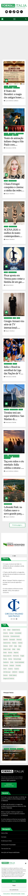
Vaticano (21, 672)
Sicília (11, 662)
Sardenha (5, 662)
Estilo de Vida (16, 456)
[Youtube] (17, 11)
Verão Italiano (12, 675)
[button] (25, 863)
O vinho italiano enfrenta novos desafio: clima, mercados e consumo (13, 590)
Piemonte (16, 655)
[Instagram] (10, 11)
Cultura (6, 86)
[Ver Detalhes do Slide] (14, 543)
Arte (4, 630)
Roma (5, 659)
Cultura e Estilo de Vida (14, 455)
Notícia (10, 652)
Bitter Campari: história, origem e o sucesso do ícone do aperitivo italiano (13, 582)
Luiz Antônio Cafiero (11, 100)
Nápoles (16, 652)
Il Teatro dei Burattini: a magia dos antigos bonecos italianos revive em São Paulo (14, 97)
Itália (15, 646)
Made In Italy (6, 649)
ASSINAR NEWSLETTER (9, 785)
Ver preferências (14, 890)
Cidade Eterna (16, 630)
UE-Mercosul (6, 672)
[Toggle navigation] (14, 19)
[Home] (2, 19)
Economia (6, 409)
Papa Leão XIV (7, 655)
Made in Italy (16, 87)
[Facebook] (6, 11)
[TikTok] (14, 11)
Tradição (11, 665)
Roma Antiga (17, 659)
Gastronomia (7, 458)
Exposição (12, 639)
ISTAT (10, 646)
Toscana (5, 665)
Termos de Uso (6, 893)
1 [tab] (13, 555)
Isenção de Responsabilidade (10, 852)
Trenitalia (18, 665)
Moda (14, 318)
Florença (19, 639)
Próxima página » (17, 525)
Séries (18, 318)
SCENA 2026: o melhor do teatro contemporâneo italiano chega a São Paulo (14, 236)
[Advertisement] (14, 40)
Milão (13, 649)
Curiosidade (11, 133)
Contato (23, 893)
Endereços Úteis (6, 841)
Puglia (22, 655)
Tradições (16, 135)
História (14, 643)
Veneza (5, 675)
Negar (14, 885)
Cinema (5, 180)
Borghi (5, 455)
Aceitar (14, 881)
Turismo (20, 409)
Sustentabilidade (19, 662)
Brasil (8, 630)
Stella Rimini (9, 285)
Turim (4, 668)
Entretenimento (12, 86)
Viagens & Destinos (8, 678)
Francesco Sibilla (10, 148)
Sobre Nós (4, 833)
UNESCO (14, 672)
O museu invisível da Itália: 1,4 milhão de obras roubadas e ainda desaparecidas (13, 566)
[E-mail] (21, 11)
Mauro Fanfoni (10, 193)
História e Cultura (8, 87)
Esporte (14, 363)
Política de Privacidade (15, 893)
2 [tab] (14, 555)
